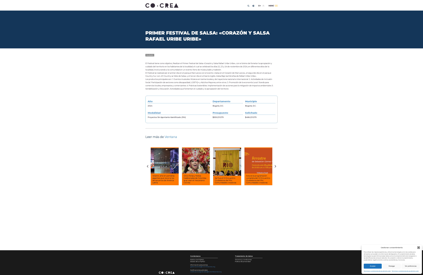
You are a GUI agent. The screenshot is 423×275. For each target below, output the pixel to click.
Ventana (171, 137)
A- (264, 6)
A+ (259, 6)
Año (150, 101)
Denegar (392, 266)
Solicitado (251, 113)
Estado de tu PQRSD (197, 261)
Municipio (251, 101)
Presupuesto (220, 113)
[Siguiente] (275, 166)
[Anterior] (147, 166)
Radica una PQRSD (197, 259)
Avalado (149, 55)
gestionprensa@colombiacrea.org (202, 267)
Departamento (221, 101)
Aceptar (373, 266)
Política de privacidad (242, 261)
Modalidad (154, 113)
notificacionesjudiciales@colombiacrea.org (206, 272)
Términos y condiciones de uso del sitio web (377, 271)
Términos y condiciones (243, 259)
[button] (418, 248)
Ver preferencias (411, 266)
